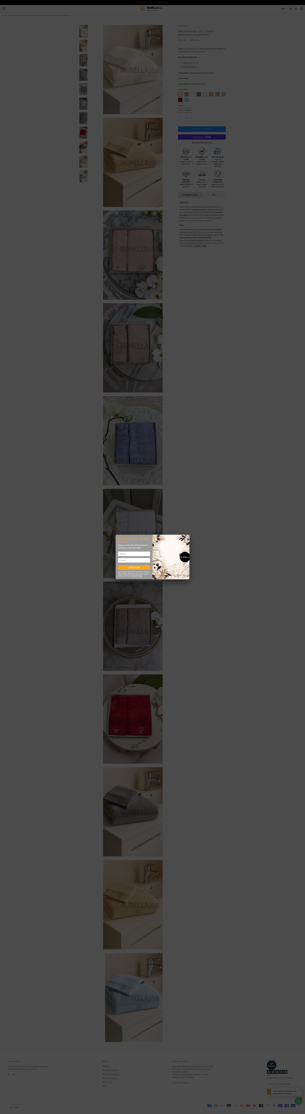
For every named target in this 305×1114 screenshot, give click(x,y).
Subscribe (134, 567)
